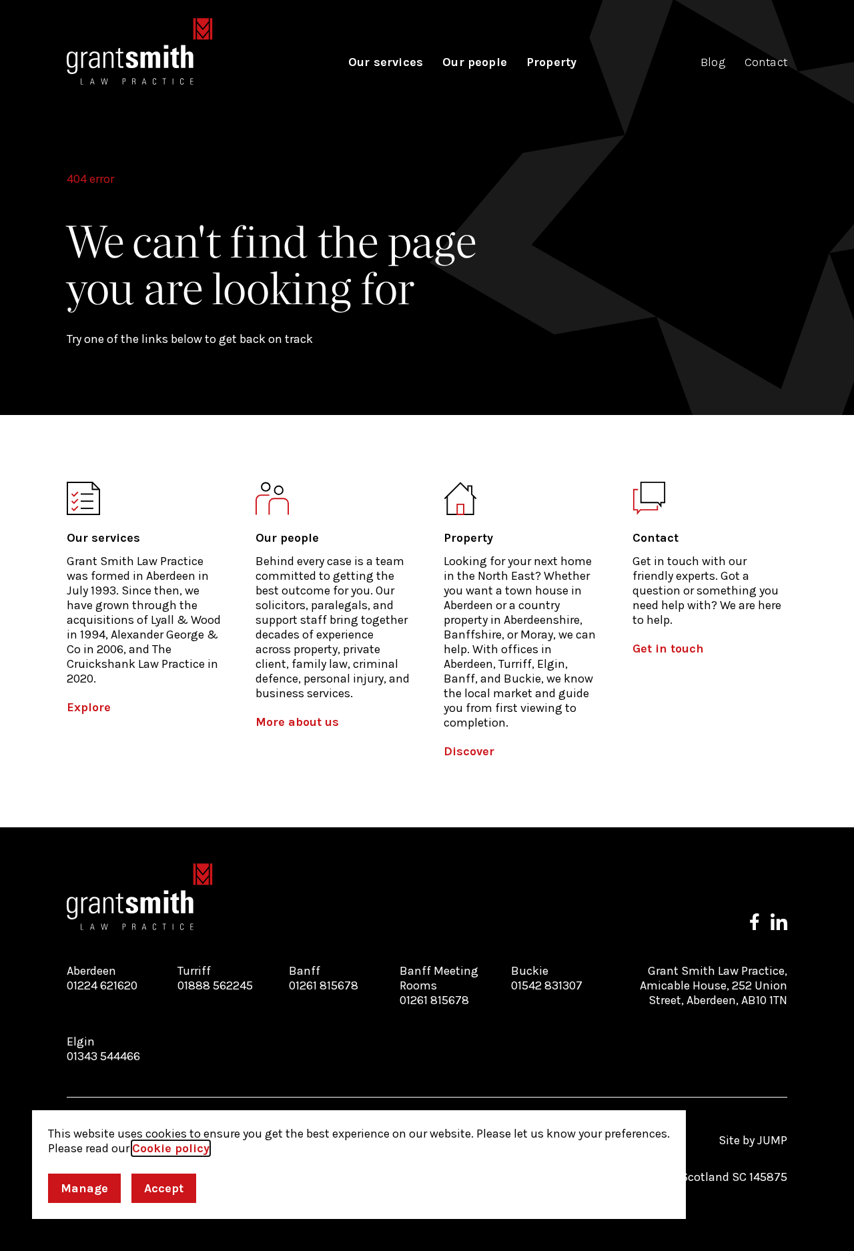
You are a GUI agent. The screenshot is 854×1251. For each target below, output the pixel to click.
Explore (89, 707)
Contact (766, 62)
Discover (469, 751)
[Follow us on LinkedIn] (779, 921)
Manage (84, 1188)
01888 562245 (215, 985)
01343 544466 (103, 1056)
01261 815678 (323, 985)
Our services (385, 62)
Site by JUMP (753, 1140)
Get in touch (668, 648)
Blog (713, 62)
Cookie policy (170, 1148)
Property (551, 62)
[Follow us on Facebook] (754, 921)
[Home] (140, 51)
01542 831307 (546, 985)
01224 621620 (102, 985)
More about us (297, 722)
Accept (163, 1188)
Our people (474, 62)
